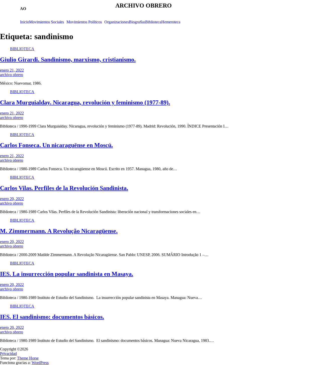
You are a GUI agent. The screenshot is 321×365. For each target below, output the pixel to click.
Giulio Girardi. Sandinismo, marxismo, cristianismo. (68, 59)
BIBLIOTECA (22, 49)
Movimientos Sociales (46, 22)
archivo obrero (11, 75)
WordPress (40, 362)
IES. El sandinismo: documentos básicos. (52, 317)
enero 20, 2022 (12, 199)
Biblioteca (153, 22)
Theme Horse (28, 358)
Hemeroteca (170, 22)
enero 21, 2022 (12, 70)
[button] (47, 22)
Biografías (137, 22)
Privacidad (8, 353)
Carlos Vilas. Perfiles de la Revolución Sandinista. (64, 188)
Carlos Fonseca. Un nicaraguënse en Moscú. (56, 145)
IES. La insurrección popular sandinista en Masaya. (66, 274)
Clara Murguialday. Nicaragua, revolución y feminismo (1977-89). (85, 102)
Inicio (24, 22)
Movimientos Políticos (84, 22)
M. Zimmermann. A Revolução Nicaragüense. (59, 231)
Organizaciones (116, 22)
